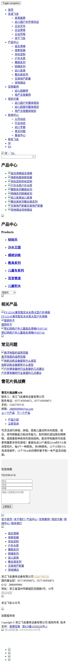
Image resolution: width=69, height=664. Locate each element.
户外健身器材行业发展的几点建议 (21, 373)
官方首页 (6, 519)
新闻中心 (13, 115)
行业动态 (20, 123)
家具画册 (20, 18)
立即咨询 (13, 423)
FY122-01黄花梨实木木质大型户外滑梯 (24, 316)
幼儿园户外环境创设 (27, 22)
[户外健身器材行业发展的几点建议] (22, 368)
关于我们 (19, 519)
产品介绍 (13, 419)
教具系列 (14, 263)
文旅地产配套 (23, 78)
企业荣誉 (20, 30)
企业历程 (20, 34)
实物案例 (13, 86)
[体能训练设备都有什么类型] (18, 360)
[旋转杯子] (8, 320)
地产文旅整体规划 (25, 111)
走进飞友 (13, 13)
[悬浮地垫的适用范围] (14, 352)
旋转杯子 (6, 324)
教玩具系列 (21, 74)
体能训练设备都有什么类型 (17, 364)
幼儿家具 (20, 70)
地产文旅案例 (23, 94)
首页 (10, 9)
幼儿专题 (20, 127)
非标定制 (20, 54)
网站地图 (6, 592)
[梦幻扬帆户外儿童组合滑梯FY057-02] (24, 328)
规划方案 (13, 98)
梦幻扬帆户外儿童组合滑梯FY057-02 (23, 332)
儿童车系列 (16, 270)
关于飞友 (20, 38)
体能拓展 (20, 50)
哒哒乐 (13, 239)
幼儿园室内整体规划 (27, 107)
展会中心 (20, 135)
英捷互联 (14, 626)
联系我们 (16, 523)
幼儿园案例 (21, 90)
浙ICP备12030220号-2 (34, 626)
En (9, 146)
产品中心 (13, 42)
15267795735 (41, 576)
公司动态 (20, 119)
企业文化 (20, 26)
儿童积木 (14, 286)
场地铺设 (20, 82)
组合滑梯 (20, 46)
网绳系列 (20, 66)
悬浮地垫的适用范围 (13, 356)
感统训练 (14, 255)
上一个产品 (8, 412)
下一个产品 (23, 412)
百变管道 (14, 278)
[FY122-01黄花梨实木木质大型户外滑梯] (25, 312)
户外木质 (20, 58)
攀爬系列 (20, 62)
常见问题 (20, 131)
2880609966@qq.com (21, 408)
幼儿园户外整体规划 (27, 102)
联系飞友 (13, 139)
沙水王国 (14, 247)
